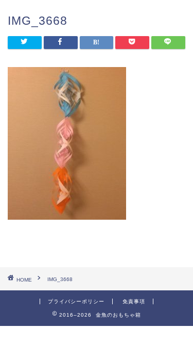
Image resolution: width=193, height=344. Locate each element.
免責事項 (133, 301)
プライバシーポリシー (76, 301)
